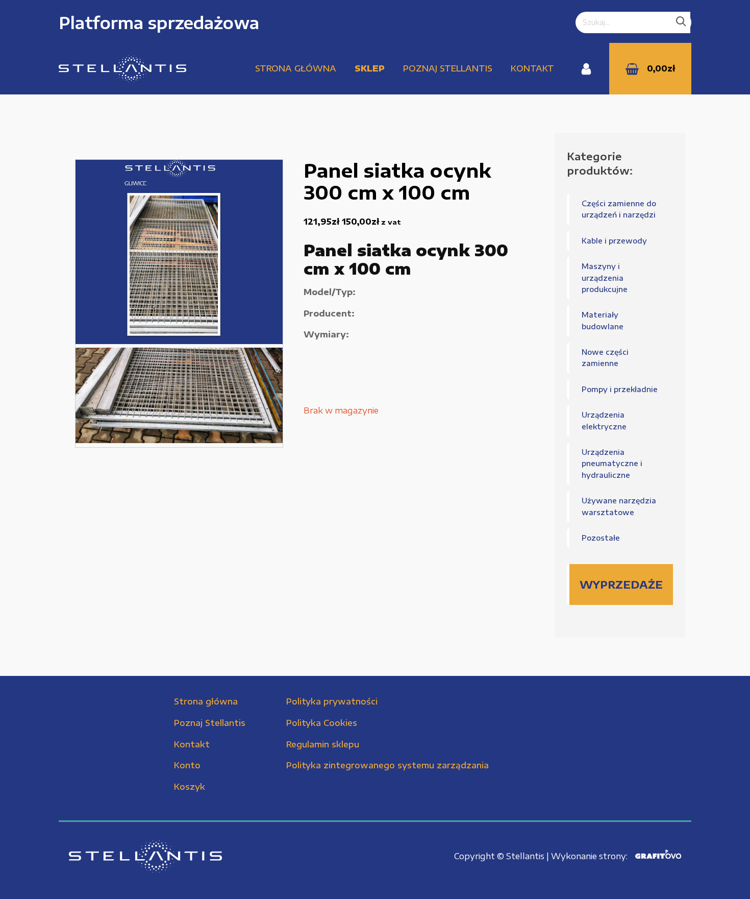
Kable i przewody (614, 240)
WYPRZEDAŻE (621, 584)
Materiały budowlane (602, 320)
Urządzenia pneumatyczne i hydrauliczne (612, 463)
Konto (187, 765)
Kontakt (532, 68)
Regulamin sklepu (322, 744)
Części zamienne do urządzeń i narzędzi (619, 209)
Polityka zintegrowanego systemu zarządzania (387, 765)
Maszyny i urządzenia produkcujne (605, 278)
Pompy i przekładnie (620, 389)
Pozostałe (601, 537)
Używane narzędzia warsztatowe (619, 506)
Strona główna (295, 68)
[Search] (681, 22)
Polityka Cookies (321, 723)
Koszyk (189, 787)
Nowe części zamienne (605, 358)
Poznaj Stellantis (447, 68)
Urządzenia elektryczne (604, 420)
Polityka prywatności (332, 701)
